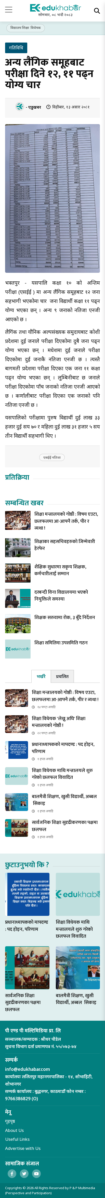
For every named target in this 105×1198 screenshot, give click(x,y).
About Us (14, 1130)
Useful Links (17, 1139)
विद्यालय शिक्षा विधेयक (25, 27)
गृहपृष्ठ (10, 1121)
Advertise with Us (23, 1148)
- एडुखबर (33, 107)
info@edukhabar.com (27, 1069)
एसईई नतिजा (52, 457)
